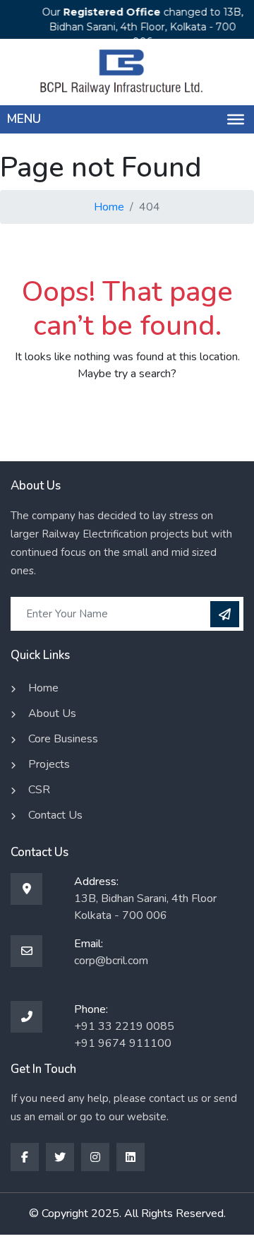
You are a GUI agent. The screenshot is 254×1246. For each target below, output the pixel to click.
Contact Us (55, 815)
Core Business (63, 739)
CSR (39, 789)
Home (109, 207)
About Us (52, 713)
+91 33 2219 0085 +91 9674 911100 (124, 1035)
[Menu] (235, 119)
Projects (49, 764)
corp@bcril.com (111, 960)
